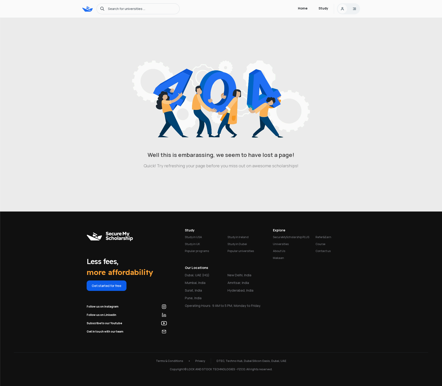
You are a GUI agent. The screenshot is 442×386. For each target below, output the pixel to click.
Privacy (200, 361)
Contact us (323, 251)
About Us (279, 251)
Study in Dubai (237, 244)
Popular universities (240, 251)
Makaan (278, 258)
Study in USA (193, 237)
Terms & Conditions (169, 361)
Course (320, 244)
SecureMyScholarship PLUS (291, 237)
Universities (281, 244)
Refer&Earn (323, 237)
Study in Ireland (238, 237)
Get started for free (106, 285)
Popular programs (197, 251)
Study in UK (192, 244)
